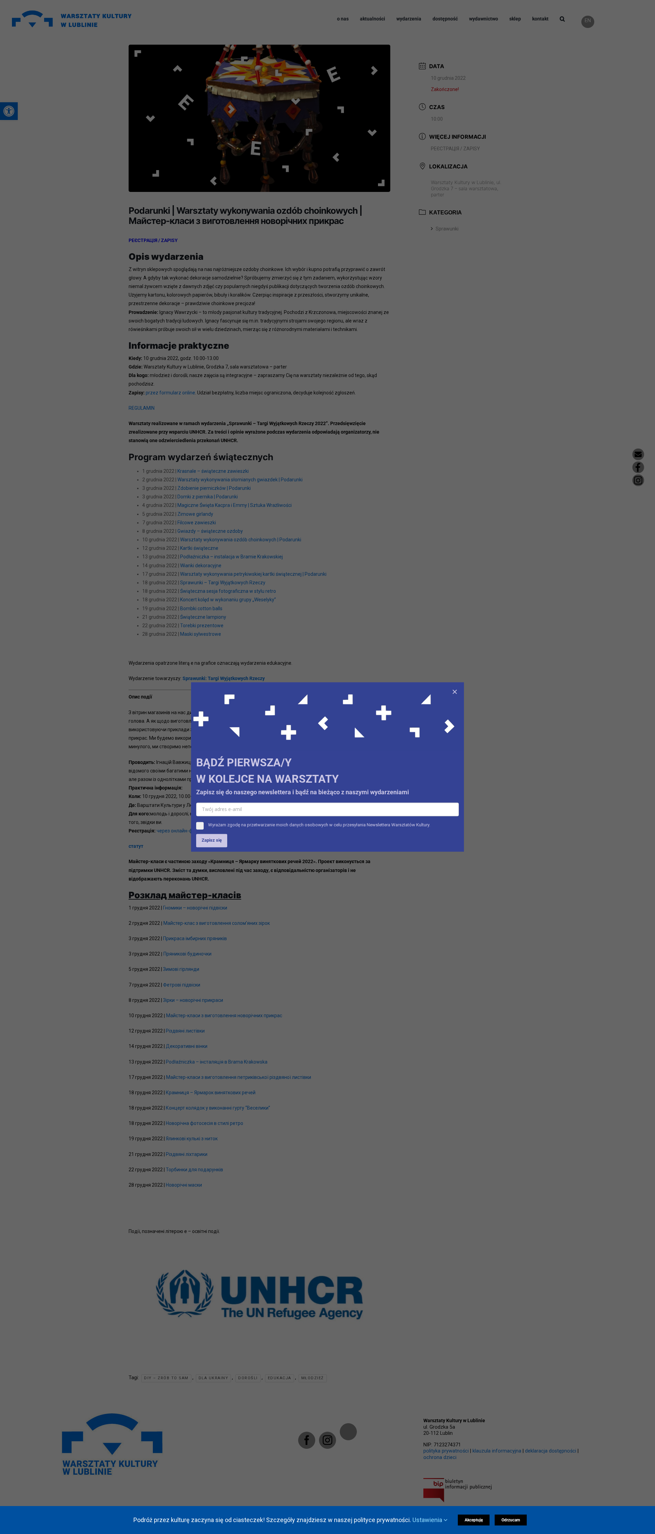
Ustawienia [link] (427, 1519)
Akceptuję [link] (474, 1520)
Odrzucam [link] (510, 1520)
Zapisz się (212, 840)
